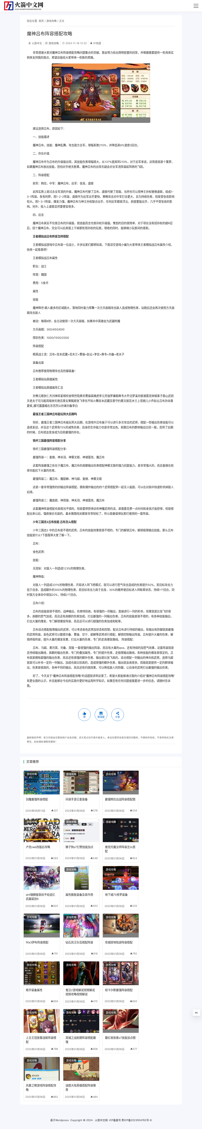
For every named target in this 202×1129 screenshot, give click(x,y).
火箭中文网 (101, 1120)
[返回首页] (25, 6)
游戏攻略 (51, 20)
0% (196, 1013)
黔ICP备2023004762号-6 (137, 1120)
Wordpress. (62, 1120)
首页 (41, 20)
